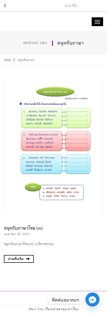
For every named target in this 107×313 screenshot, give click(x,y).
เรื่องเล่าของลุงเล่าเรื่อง (62, 309)
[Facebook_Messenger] (92, 300)
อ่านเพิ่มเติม (16, 258)
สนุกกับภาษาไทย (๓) (23, 227)
